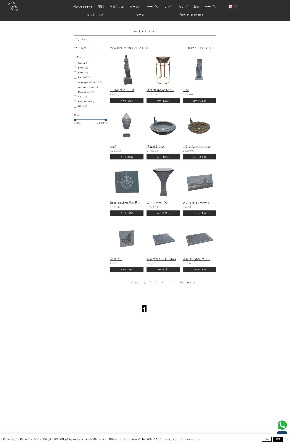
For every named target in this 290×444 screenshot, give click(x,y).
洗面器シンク (156, 146)
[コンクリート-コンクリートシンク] (199, 125)
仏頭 (113, 146)
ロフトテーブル (157, 203)
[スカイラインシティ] (199, 182)
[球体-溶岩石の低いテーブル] (163, 69)
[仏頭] (126, 125)
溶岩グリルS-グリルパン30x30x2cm (163, 259)
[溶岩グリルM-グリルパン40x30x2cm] (199, 238)
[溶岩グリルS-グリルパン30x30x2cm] (163, 238)
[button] (134, 282)
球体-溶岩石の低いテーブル (163, 90)
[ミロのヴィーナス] (126, 69)
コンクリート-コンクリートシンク (199, 146)
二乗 (186, 90)
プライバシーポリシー (190, 439)
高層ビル (116, 259)
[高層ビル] (126, 238)
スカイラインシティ (196, 203)
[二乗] (199, 69)
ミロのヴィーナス (122, 90)
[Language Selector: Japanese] (232, 6)
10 (181, 282)
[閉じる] (286, 439)
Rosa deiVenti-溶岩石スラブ (126, 203)
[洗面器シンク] (163, 125)
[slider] (75, 120)
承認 (278, 439)
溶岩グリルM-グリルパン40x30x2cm (199, 259)
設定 (267, 439)
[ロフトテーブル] (163, 182)
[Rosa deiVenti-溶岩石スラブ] (126, 182)
